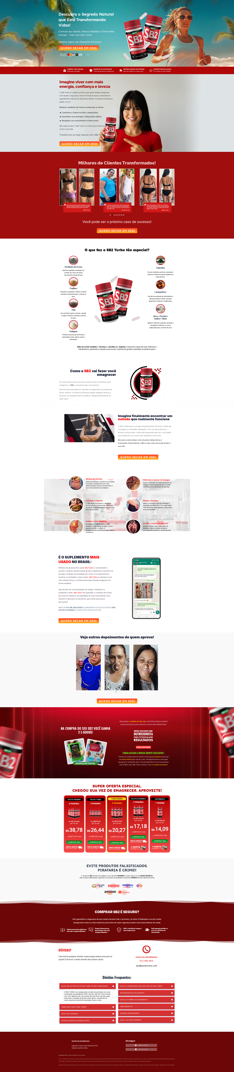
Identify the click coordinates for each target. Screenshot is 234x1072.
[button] (65, 667)
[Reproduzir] (90, 667)
